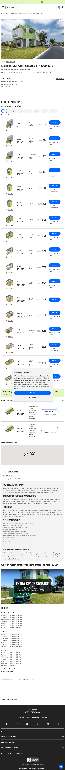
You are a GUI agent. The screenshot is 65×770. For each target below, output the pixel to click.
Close (32, 392)
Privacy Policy (23, 768)
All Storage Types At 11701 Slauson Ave (15, 479)
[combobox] (33, 7)
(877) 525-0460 (8, 671)
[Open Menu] (3, 7)
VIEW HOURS (60, 78)
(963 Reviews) (10, 61)
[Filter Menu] (3, 111)
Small (19, 111)
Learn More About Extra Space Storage (31, 717)
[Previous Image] (2, 34)
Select (54, 122)
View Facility (49, 411)
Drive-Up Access (8, 475)
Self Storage (12, 111)
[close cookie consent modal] (50, 371)
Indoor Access (53, 111)
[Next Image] (63, 34)
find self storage (11, 14)
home (3, 14)
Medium (27, 111)
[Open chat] (61, 766)
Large (36, 111)
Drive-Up (44, 111)
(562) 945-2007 (46, 72)
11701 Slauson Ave (25, 14)
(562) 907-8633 (17, 72)
